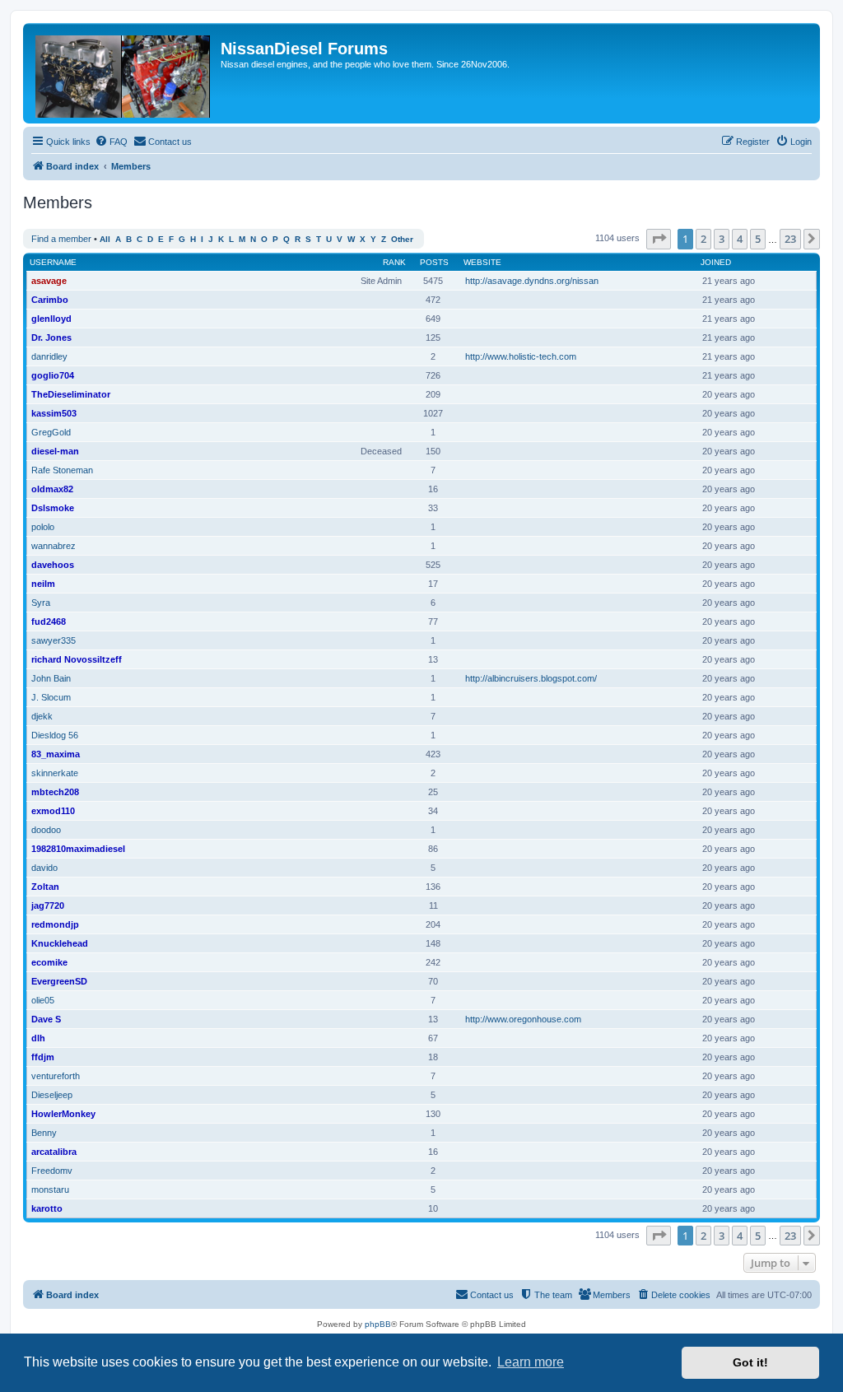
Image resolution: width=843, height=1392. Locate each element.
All (105, 239)
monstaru (50, 1189)
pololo (42, 527)
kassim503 (54, 413)
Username (53, 262)
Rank (394, 262)
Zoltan (45, 887)
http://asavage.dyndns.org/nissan (531, 281)
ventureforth (55, 1076)
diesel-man (55, 451)
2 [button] (703, 238)
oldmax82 (52, 489)
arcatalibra (54, 1152)
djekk (42, 716)
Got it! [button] (750, 1362)
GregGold (51, 432)
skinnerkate (54, 773)
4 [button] (740, 238)
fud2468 (48, 621)
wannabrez (53, 546)
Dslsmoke (52, 508)
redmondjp (55, 924)
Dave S (46, 1019)
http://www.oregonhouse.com (523, 1019)
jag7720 (47, 905)
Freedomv (51, 1171)
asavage (49, 281)
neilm (43, 584)
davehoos (52, 565)
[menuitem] (111, 141)
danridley (49, 356)
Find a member (61, 239)
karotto (47, 1208)
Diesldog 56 (54, 735)
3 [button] (721, 238)
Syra (40, 603)
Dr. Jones (51, 337)
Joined (716, 262)
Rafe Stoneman (62, 470)
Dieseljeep (51, 1095)
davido (44, 868)
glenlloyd (51, 319)
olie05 (42, 1000)
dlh (38, 1038)
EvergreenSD (59, 981)
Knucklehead (59, 943)
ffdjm (42, 1057)
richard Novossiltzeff (76, 659)
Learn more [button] (530, 1362)
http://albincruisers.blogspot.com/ (531, 678)
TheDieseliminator (70, 394)
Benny (44, 1133)
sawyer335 (53, 640)
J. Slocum (51, 697)
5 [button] (758, 238)
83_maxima (55, 754)
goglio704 (52, 375)
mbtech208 (55, 792)
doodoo (46, 830)
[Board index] (124, 73)
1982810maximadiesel (78, 849)
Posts (434, 262)
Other (402, 239)
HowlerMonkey (63, 1114)
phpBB (378, 1324)
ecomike (49, 962)
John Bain (51, 678)
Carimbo (49, 300)
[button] (658, 239)
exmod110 (53, 811)
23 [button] (790, 238)
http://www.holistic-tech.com (520, 356)
